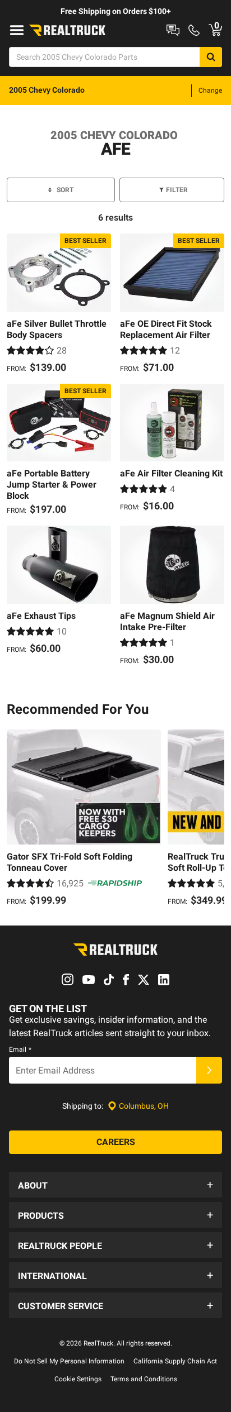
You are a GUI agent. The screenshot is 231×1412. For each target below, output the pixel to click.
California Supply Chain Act (175, 1361)
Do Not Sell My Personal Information (69, 1361)
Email (20, 1049)
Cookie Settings (77, 1379)
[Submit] (209, 1070)
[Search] (211, 57)
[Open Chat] (173, 30)
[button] (115, 1185)
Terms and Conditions (143, 1379)
